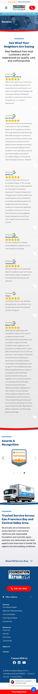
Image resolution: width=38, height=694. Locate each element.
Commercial (7, 621)
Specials (6, 634)
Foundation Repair (10, 607)
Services (6, 604)
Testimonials (7, 641)
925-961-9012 (20, 588)
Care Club (6, 637)
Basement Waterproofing (12, 611)
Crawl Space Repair (10, 618)
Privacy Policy (16, 677)
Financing (6, 630)
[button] (3, 458)
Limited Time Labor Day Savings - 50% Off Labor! (19, 14)
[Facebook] (14, 663)
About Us (6, 647)
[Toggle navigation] (6, 8)
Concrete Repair (9, 614)
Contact (6, 652)
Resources (7, 627)
